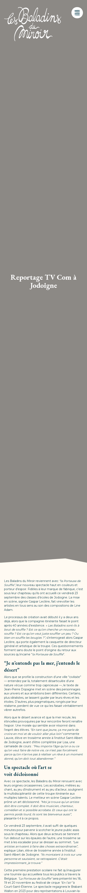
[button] (77, 12)
